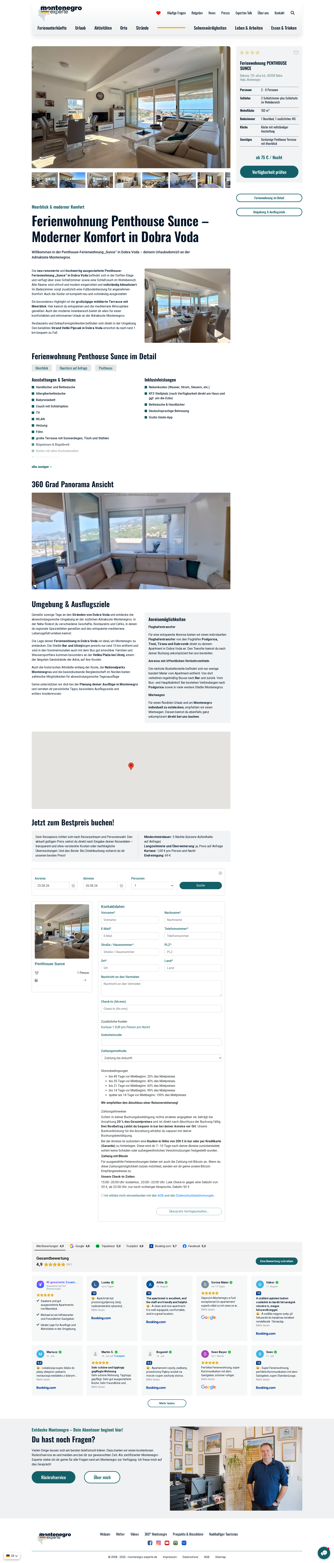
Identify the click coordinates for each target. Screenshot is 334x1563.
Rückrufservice (53, 1477)
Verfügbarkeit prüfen (269, 172)
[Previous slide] (36, 180)
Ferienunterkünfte (52, 28)
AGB (207, 1557)
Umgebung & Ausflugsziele (269, 212)
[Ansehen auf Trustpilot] (95, 1354)
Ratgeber (197, 12)
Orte (123, 28)
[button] (131, 766)
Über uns (263, 12)
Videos (134, 1534)
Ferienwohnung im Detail (269, 197)
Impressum (170, 1557)
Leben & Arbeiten (249, 28)
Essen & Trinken (284, 28)
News (212, 12)
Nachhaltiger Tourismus (223, 1534)
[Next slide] (225, 180)
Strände (142, 28)
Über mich (102, 1477)
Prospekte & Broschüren (188, 1534)
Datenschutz (190, 1557)
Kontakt (280, 12)
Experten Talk (244, 12)
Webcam (105, 1534)
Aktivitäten (103, 28)
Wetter (120, 1534)
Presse (225, 12)
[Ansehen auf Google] (205, 1284)
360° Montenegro (156, 1534)
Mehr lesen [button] (98, 1309)
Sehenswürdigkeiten (210, 28)
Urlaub (80, 28)
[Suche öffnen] (293, 13)
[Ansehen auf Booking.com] (95, 1284)
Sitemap (220, 1557)
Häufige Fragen (176, 12)
